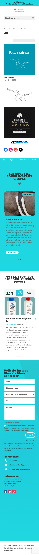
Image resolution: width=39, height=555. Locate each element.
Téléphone (20, 2)
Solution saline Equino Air (18, 319)
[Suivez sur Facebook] (5, 491)
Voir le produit (12, 257)
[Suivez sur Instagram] (9, 491)
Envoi (30, 435)
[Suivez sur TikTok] (14, 491)
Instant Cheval (11, 324)
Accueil (6, 29)
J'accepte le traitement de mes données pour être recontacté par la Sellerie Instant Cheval (19, 428)
